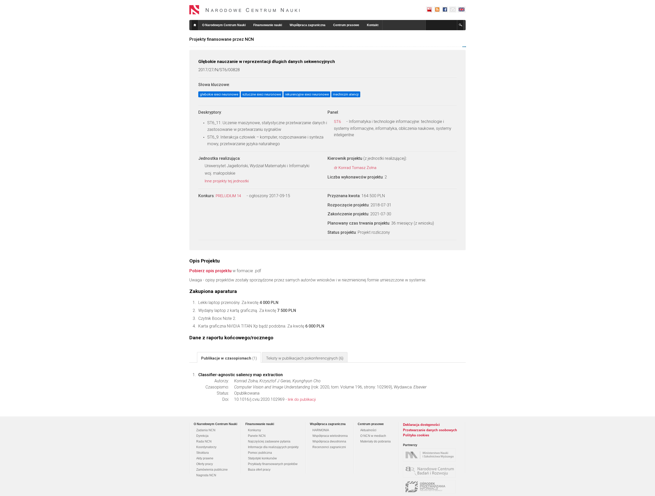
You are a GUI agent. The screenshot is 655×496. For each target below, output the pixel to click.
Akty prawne (204, 458)
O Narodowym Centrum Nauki (224, 25)
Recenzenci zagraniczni (329, 447)
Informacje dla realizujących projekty (273, 447)
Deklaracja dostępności (421, 425)
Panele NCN (257, 435)
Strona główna (194, 25)
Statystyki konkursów (262, 458)
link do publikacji (302, 399)
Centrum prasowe (346, 25)
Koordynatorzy (206, 447)
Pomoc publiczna (260, 452)
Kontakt (372, 25)
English (461, 9)
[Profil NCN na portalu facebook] (444, 9)
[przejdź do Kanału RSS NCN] (437, 9)
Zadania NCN (205, 430)
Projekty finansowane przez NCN (221, 39)
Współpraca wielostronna (330, 435)
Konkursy (254, 430)
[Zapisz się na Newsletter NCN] (452, 9)
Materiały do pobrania (375, 441)
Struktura (202, 452)
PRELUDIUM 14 (229, 196)
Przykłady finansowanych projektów (273, 464)
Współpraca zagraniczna (307, 25)
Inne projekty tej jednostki (227, 181)
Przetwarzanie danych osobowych (430, 430)
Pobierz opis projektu (210, 270)
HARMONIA (320, 430)
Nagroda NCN (206, 475)
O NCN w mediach (373, 435)
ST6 (338, 121)
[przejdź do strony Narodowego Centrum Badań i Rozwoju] (430, 471)
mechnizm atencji (346, 94)
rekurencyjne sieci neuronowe (307, 94)
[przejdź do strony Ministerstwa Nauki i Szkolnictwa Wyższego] (430, 455)
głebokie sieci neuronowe (219, 94)
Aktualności (368, 430)
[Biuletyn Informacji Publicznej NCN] (429, 9)
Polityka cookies (416, 435)
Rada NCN (204, 441)
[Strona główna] (244, 9)
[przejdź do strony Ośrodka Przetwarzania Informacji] (430, 486)
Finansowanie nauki (267, 25)
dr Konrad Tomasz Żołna (355, 167)
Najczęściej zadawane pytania (269, 441)
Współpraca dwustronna (329, 441)
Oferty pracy (204, 464)
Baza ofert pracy (259, 469)
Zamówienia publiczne (212, 469)
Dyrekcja (202, 435)
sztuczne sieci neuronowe (261, 94)
